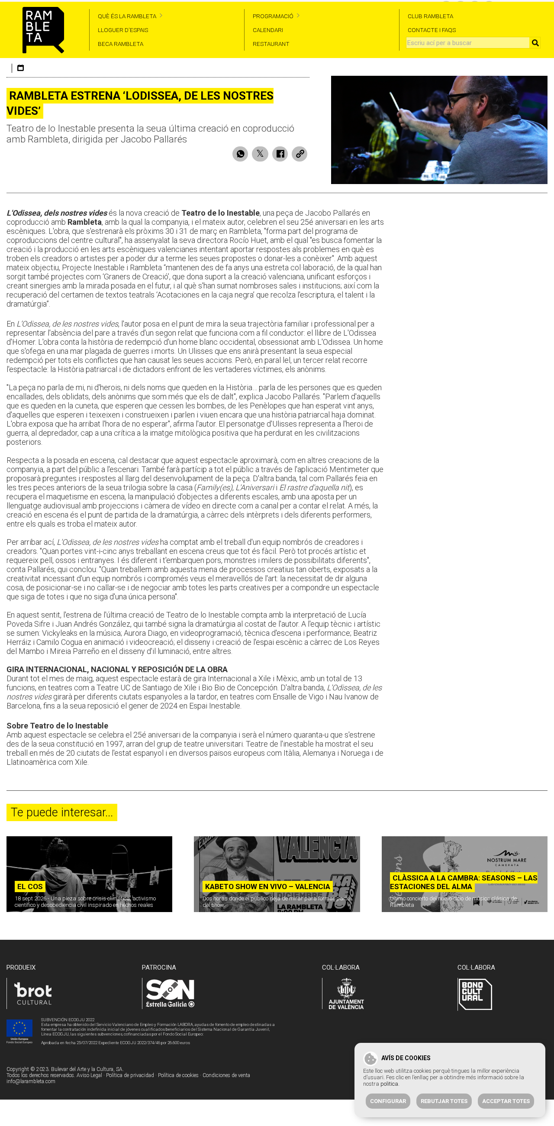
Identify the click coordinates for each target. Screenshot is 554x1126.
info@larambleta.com (30, 1081)
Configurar (388, 1101)
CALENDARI (268, 29)
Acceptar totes (506, 1101)
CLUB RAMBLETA (430, 16)
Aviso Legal (89, 1075)
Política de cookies (178, 1075)
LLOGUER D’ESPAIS (123, 29)
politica (389, 1084)
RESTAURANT (271, 43)
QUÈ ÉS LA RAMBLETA (127, 16)
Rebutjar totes (444, 1101)
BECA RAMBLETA (120, 43)
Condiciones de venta (226, 1075)
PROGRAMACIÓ (273, 16)
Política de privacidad (130, 1075)
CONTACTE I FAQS (432, 29)
